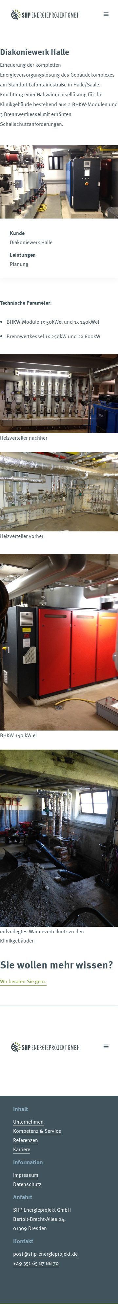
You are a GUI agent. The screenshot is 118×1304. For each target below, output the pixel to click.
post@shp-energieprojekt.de (45, 1254)
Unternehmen (28, 1122)
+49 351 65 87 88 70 (36, 1263)
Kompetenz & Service (37, 1131)
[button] (103, 14)
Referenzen (25, 1140)
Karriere (21, 1149)
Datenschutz (27, 1184)
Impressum (25, 1175)
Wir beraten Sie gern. (23, 981)
